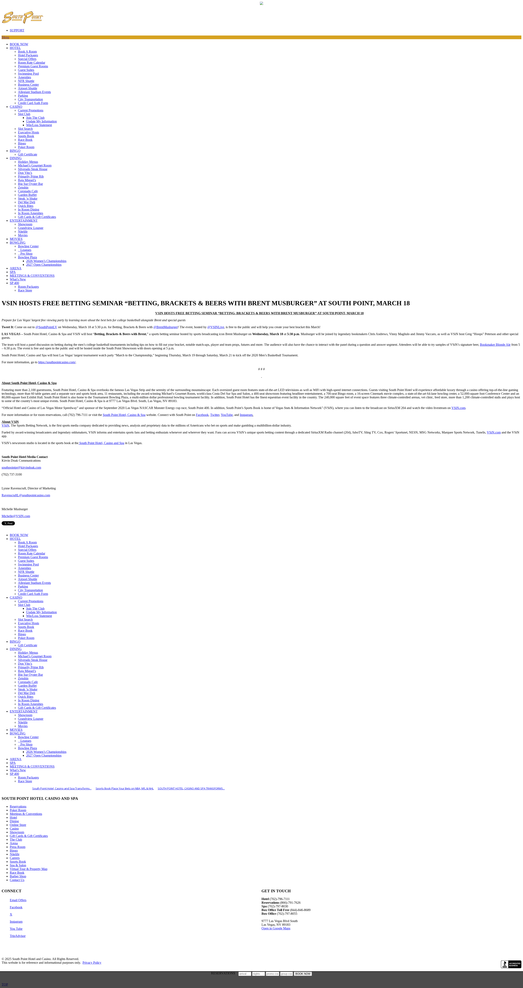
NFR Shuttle (26, 81)
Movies (23, 235)
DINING (16, 158)
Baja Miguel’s (27, 180)
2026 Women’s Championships (46, 261)
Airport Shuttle (27, 88)
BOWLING (18, 242)
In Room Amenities (30, 213)
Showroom (25, 224)
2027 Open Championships (43, 264)
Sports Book (26, 136)
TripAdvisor (18, 936)
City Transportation (30, 99)
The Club (16, 839)
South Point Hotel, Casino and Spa (101, 443)
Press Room (17, 847)
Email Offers (18, 900)
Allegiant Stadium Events (34, 92)
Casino (14, 828)
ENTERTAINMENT (24, 220)
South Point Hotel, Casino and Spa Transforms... (62, 788)
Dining (14, 821)
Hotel (13, 817)
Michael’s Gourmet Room (34, 165)
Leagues (24, 250)
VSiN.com (458, 408)
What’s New (18, 279)
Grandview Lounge (30, 228)
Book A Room (27, 51)
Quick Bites (25, 206)
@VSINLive (215, 327)
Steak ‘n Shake (27, 198)
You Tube (16, 928)
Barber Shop (18, 876)
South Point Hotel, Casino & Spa (124, 415)
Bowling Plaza (27, 257)
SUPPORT (17, 30)
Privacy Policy (92, 962)
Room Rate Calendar (31, 62)
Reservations (18, 806)
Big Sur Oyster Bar (30, 184)
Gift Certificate (27, 154)
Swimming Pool (28, 73)
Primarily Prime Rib (31, 176)
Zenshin (23, 187)
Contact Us (17, 880)
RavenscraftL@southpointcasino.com (26, 495)
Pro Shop (25, 253)
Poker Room (26, 147)
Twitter (214, 415)
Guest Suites (26, 70)
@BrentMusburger (165, 327)
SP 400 (14, 283)
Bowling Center (28, 246)
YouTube (227, 415)
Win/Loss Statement (39, 125)
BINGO (15, 150)
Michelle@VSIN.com (16, 516)
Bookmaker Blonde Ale (495, 344)
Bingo (22, 143)
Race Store (25, 290)
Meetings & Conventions (26, 814)
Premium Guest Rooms (33, 66)
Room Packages (28, 286)
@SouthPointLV (46, 327)
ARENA (15, 268)
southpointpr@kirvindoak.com (21, 467)
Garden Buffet (27, 195)
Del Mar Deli (26, 202)
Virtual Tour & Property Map (28, 869)
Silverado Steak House (32, 169)
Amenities (24, 77)
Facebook (202, 415)
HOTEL (15, 48)
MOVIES (16, 239)
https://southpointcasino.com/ (57, 362)
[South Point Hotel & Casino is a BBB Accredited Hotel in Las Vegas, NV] (511, 964)
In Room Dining (28, 209)
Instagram (246, 415)
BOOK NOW (19, 44)
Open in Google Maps (276, 928)
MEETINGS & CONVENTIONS (32, 275)
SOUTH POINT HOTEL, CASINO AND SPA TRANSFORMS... (191, 788)
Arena (14, 843)
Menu (5, 37)
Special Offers (27, 59)
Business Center (28, 84)
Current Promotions (30, 110)
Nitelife (23, 231)
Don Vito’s (25, 172)
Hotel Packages (28, 55)
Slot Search (25, 128)
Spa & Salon (18, 865)
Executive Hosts (28, 132)
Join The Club (35, 117)
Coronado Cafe (28, 191)
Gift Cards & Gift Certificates (37, 217)
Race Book (25, 139)
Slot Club (24, 114)
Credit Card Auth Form (33, 103)
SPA (13, 272)
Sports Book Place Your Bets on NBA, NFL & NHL (125, 788)
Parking (23, 95)
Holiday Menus (28, 161)
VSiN (5, 425)
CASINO (16, 106)
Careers (15, 858)
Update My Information (41, 121)
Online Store (18, 825)
